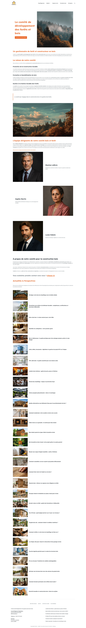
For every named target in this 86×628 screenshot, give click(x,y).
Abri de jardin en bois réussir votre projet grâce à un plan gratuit (45, 442)
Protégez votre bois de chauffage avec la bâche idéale (43, 295)
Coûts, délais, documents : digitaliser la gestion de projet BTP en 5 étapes (48, 349)
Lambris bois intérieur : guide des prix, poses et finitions (43, 371)
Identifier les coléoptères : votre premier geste (41, 328)
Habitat (48, 3)
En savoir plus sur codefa (21, 37)
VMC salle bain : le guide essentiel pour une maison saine (43, 360)
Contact (39, 603)
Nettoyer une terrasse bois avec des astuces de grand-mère (44, 571)
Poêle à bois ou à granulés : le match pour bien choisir (42, 422)
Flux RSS (50, 626)
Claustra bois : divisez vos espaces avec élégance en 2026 (43, 483)
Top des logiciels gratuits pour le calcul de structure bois (43, 551)
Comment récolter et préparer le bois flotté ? (54, 618)
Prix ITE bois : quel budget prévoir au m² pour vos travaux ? (44, 512)
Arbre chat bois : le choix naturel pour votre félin (41, 317)
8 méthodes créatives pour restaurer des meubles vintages (56, 613)
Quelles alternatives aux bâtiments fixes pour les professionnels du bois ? (47, 403)
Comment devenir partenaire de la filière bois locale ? (42, 581)
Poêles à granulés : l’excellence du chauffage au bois (55, 621)
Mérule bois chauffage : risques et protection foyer (42, 381)
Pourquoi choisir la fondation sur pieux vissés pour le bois (43, 493)
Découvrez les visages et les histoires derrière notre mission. (24, 149)
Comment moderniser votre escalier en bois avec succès (43, 413)
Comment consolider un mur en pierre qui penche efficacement (45, 461)
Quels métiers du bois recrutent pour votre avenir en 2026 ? (56, 611)
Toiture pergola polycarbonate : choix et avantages (42, 392)
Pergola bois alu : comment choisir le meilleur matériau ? (43, 522)
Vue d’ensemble (53, 603)
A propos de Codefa (45, 603)
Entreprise (70, 3)
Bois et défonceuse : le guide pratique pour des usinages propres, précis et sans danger (49, 339)
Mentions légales (33, 603)
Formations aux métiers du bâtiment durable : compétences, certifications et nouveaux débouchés (48, 306)
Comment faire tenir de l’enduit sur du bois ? (40, 472)
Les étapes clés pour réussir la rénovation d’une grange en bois (45, 541)
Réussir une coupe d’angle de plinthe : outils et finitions (43, 451)
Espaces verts (55, 3)
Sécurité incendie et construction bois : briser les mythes (43, 591)
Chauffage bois (41, 3)
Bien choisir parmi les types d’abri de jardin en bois (42, 432)
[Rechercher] (74, 3)
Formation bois (63, 3)
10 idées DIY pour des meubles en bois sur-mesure (55, 616)
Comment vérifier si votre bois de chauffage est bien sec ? (43, 532)
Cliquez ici (51, 276)
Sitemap (54, 626)
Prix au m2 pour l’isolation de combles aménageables (42, 561)
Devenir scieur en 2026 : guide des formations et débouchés (44, 503)
